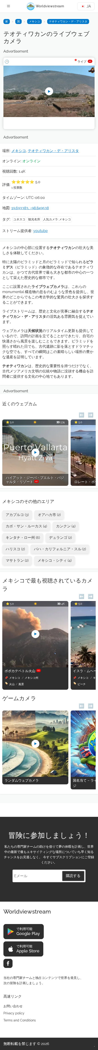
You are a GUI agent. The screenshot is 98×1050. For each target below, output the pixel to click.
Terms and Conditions (19, 1020)
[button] (81, 414)
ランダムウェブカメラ (22, 780)
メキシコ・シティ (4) (55, 560)
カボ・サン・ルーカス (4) (26, 526)
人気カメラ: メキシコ (57, 219)
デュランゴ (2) (60, 537)
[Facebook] (8, 963)
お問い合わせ (13, 1006)
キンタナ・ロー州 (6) (23, 537)
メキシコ (34, 21)
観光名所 (34, 219)
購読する (73, 876)
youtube (40, 231)
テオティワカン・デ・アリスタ (68, 21)
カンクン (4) (65, 526)
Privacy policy (13, 1013)
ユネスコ (19, 219)
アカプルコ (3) (17, 515)
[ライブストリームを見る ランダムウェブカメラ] (35, 775)
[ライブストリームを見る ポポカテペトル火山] (35, 666)
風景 (21, 684)
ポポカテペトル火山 (22, 671)
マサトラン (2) (17, 560)
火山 (12, 684)
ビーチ (81, 684)
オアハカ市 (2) (49, 515)
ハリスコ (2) (15, 549)
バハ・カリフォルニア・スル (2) (60, 549)
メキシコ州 (31, 677)
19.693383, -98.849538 (30, 208)
